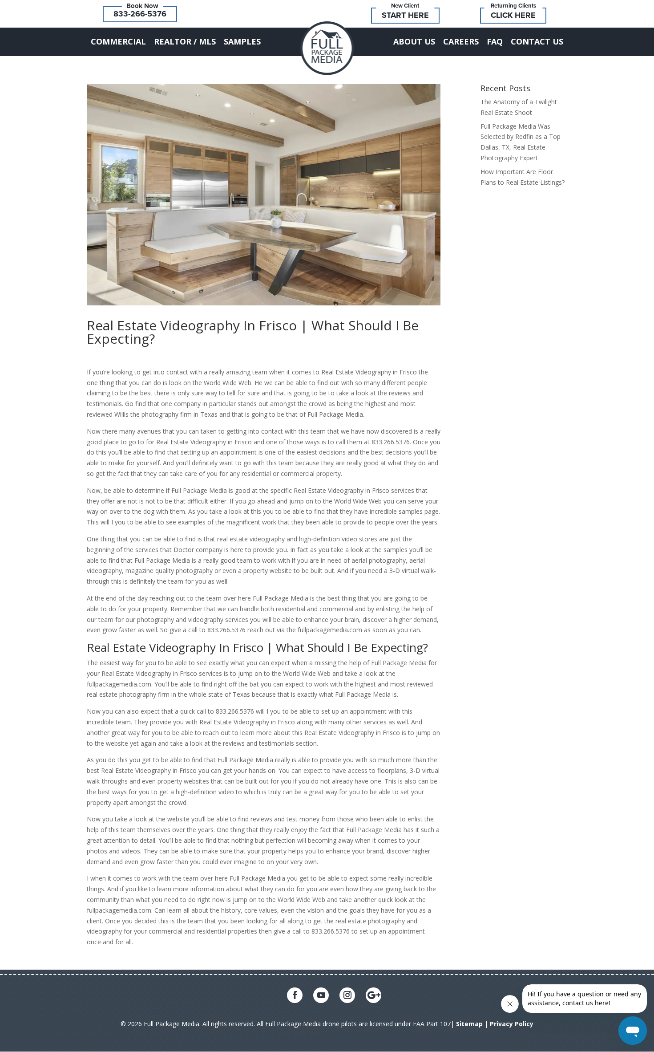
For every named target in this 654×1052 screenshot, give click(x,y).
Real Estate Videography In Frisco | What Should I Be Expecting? (253, 332)
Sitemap (469, 1024)
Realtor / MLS (185, 41)
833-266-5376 (139, 14)
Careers (461, 41)
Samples (242, 41)
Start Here (405, 15)
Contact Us (537, 41)
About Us (414, 41)
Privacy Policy (511, 1024)
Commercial (118, 41)
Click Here (513, 15)
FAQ (495, 41)
